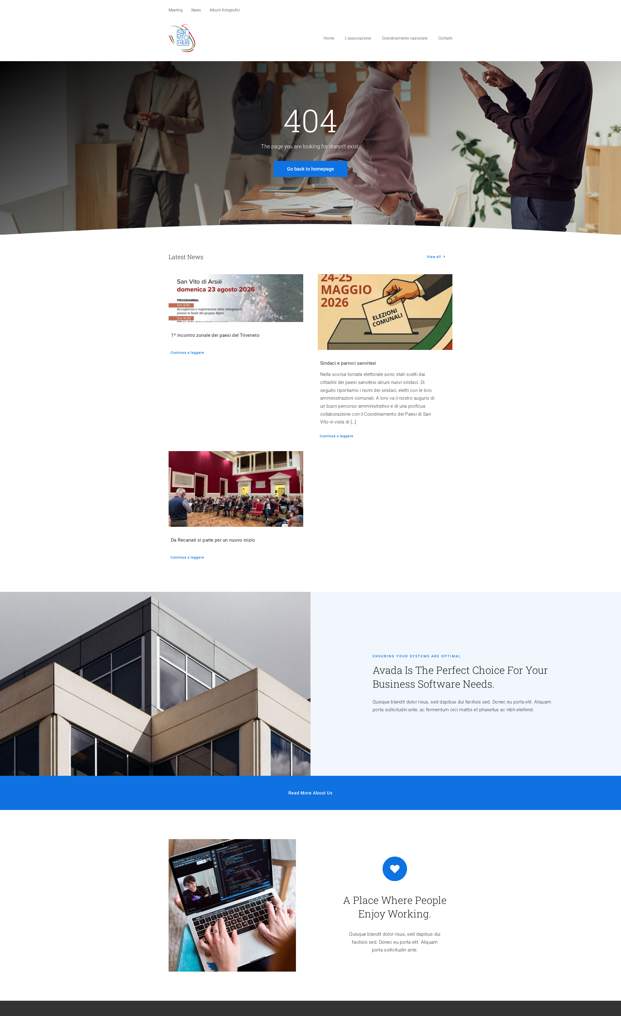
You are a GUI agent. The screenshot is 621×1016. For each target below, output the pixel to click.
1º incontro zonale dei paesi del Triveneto (215, 335)
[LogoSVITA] (182, 27)
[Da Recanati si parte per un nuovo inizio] (236, 489)
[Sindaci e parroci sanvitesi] (385, 312)
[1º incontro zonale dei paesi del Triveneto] (236, 298)
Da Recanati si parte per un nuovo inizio (213, 540)
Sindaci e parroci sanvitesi (348, 363)
